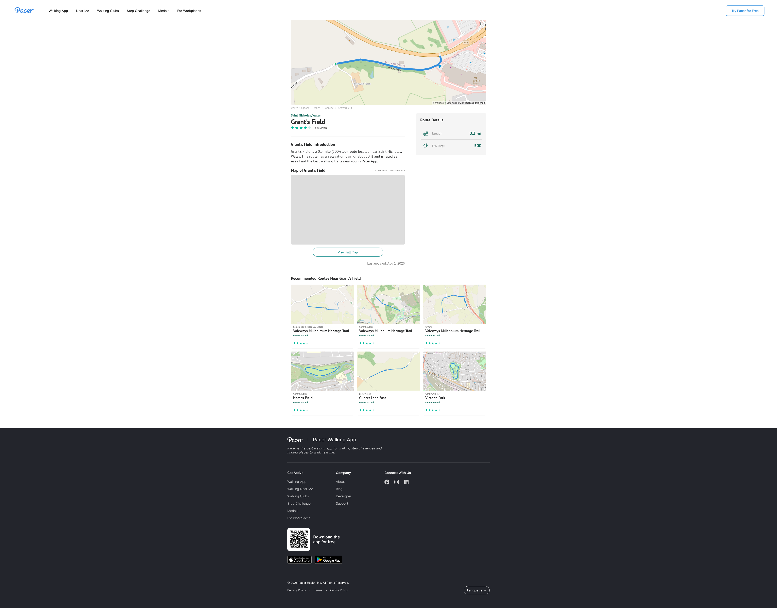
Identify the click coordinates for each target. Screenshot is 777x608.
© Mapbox (439, 102)
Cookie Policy (339, 590)
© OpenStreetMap (455, 102)
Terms (318, 590)
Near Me (82, 11)
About (340, 482)
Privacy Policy (296, 590)
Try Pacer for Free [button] (745, 11)
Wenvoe (329, 108)
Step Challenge (138, 11)
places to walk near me (316, 452)
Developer (343, 496)
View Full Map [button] (348, 252)
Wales (317, 108)
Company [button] (343, 473)
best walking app (319, 448)
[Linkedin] (406, 482)
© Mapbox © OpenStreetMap (390, 170)
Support (342, 503)
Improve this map (475, 103)
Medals (163, 11)
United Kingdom (300, 108)
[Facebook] (386, 482)
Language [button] (474, 590)
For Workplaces (189, 11)
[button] (70, 577)
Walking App (58, 11)
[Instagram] (396, 482)
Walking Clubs (108, 11)
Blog (339, 489)
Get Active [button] (295, 473)
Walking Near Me (300, 489)
